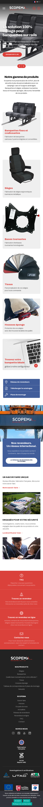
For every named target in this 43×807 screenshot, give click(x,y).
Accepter (18, 801)
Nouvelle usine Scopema (17, 54)
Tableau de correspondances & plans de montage (21, 686)
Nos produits (21, 667)
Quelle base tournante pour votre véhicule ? (21, 677)
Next (24, 66)
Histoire (21, 703)
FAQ (21, 719)
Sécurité (21, 689)
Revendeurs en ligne (21, 716)
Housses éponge (21, 683)
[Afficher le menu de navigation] (4, 8)
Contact (21, 722)
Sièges (21, 671)
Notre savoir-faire (10, 488)
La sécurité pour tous (12, 533)
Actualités (21, 709)
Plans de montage (18, 395)
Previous (19, 66)
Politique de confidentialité (22, 804)
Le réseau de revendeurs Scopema (21, 460)
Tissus (21, 680)
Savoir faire (21, 700)
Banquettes (21, 674)
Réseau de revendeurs (19, 382)
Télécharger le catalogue (21, 388)
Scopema (21, 696)
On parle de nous (22, 706)
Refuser (26, 801)
